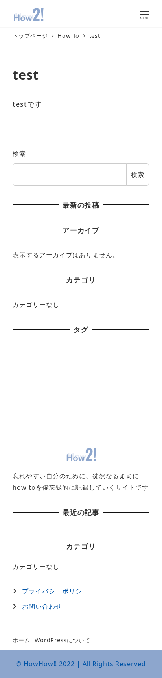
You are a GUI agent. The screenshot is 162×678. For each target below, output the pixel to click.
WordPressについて (62, 640)
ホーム (21, 640)
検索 (19, 153)
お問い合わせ (42, 606)
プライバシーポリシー (55, 591)
